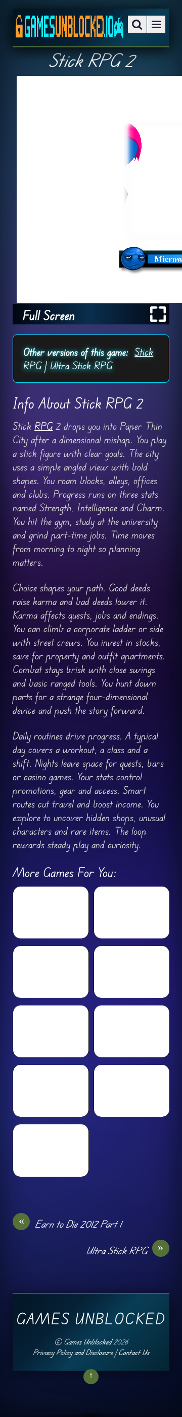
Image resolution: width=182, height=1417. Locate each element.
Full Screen (49, 315)
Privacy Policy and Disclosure (73, 1352)
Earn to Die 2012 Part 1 (70, 1223)
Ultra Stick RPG (81, 365)
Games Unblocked (87, 1341)
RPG (43, 426)
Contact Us (133, 1352)
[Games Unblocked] (69, 30)
